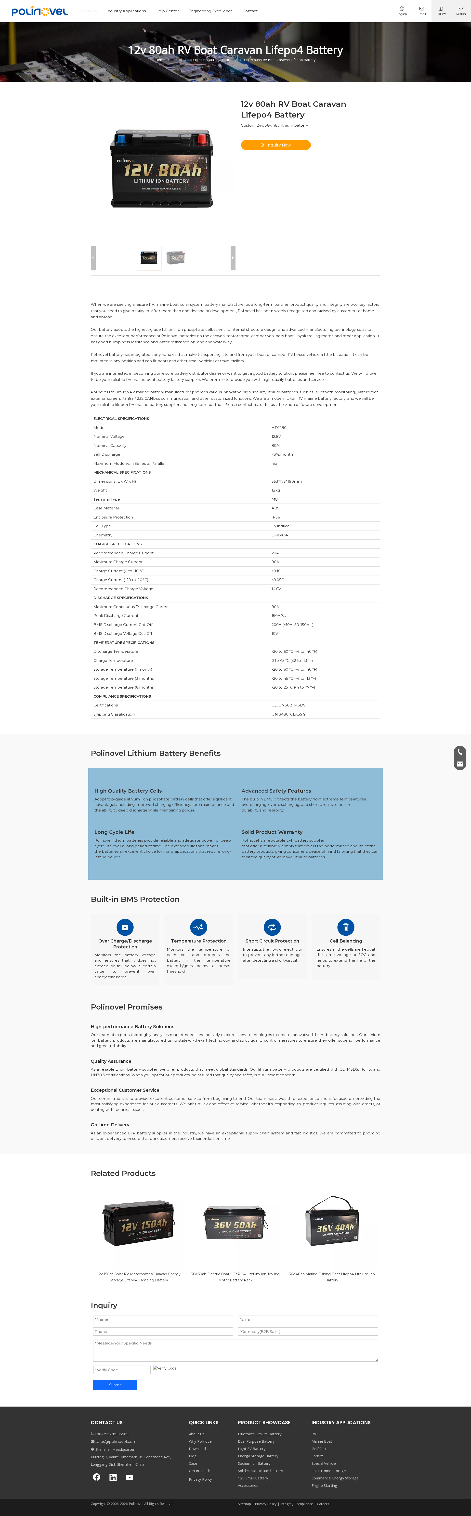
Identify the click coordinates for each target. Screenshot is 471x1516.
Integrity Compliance (296, 1504)
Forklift (317, 1455)
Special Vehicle (324, 1463)
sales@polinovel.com (115, 1441)
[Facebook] (97, 1478)
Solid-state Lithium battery (260, 1470)
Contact (250, 11)
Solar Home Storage (329, 1470)
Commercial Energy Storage (335, 1478)
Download (197, 1448)
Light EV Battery (252, 1448)
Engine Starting (324, 1485)
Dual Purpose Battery (256, 1441)
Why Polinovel (200, 1441)
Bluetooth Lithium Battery (260, 1433)
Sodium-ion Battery (254, 1463)
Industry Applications (126, 11)
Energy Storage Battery (258, 1455)
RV (314, 1433)
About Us (197, 1433)
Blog (192, 1455)
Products (88, 11)
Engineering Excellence (211, 11)
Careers (323, 1504)
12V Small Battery (253, 1478)
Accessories (248, 1485)
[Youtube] (129, 1478)
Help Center (167, 11)
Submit (115, 1385)
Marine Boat (322, 1441)
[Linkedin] (113, 1478)
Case (193, 1463)
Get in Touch (199, 1470)
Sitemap (244, 1504)
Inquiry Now (279, 145)
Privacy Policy (200, 1479)
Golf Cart (319, 1448)
